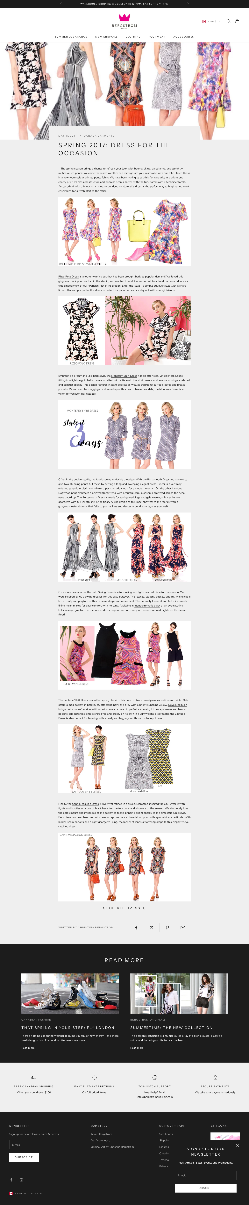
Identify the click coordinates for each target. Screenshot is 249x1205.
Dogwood (64, 493)
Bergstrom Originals (148, 1019)
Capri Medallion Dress (85, 804)
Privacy (163, 1166)
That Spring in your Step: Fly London (68, 1028)
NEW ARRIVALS (106, 36)
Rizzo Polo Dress (68, 276)
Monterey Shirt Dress (124, 376)
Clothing (133, 36)
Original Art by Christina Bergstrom (112, 1147)
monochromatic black (147, 605)
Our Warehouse (100, 1140)
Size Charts (166, 1134)
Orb (185, 700)
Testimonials (166, 1160)
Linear (161, 484)
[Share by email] (183, 927)
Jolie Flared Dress (179, 173)
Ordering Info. (167, 1153)
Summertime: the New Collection (171, 1028)
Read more (27, 1048)
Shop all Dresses (124, 908)
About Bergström (101, 1134)
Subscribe (206, 1188)
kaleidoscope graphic (70, 610)
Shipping (164, 1140)
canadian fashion (36, 1019)
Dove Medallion (177, 705)
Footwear (157, 36)
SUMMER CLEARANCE (71, 36)
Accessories (183, 36)
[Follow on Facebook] (11, 1180)
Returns (164, 1147)
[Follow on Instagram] (21, 1180)
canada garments (99, 135)
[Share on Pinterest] (167, 927)
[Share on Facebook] (136, 927)
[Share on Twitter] (151, 927)
